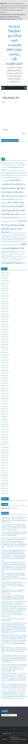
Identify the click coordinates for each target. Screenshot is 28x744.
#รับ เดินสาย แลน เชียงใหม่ (17, 232)
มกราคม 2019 (4, 380)
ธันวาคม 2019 (4, 357)
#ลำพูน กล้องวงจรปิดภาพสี (20, 237)
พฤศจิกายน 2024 (5, 283)
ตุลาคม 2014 (4, 486)
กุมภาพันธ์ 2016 (5, 447)
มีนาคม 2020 (4, 352)
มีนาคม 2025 (4, 278)
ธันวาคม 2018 (4, 383)
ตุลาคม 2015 (4, 455)
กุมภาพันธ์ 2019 (5, 378)
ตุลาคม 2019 (4, 362)
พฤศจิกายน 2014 (5, 483)
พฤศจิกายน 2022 (5, 316)
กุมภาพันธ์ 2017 (5, 419)
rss (7, 498)
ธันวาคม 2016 (4, 424)
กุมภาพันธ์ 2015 (5, 475)
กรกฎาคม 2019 (5, 370)
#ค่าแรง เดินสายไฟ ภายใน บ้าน (16, 170)
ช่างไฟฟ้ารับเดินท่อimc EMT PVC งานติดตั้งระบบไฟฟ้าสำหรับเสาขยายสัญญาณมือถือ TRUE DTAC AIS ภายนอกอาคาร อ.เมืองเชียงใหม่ (14, 258)
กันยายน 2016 (4, 432)
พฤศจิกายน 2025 (5, 273)
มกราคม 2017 (4, 421)
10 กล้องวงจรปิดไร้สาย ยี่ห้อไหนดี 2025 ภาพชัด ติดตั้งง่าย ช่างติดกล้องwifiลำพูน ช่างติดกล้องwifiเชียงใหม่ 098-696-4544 (14, 533)
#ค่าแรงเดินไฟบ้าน (7, 175)
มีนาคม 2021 (4, 337)
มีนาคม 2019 (4, 375)
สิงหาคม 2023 (4, 301)
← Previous (4, 129)
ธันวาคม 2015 (4, 450)
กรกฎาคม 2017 (5, 406)
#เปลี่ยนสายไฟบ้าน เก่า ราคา (16, 254)
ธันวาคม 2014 (4, 480)
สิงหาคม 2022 (4, 321)
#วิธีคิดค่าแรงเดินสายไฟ (8, 239)
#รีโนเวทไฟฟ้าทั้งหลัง (8, 237)
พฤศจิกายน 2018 (5, 385)
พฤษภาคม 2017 (5, 411)
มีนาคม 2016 (4, 444)
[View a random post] (25, 88)
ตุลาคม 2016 (4, 429)
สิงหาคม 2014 (4, 491)
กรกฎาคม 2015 (5, 462)
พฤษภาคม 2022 (5, 326)
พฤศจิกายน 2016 (5, 426)
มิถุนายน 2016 (4, 439)
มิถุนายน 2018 (4, 396)
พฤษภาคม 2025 (5, 275)
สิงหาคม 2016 (4, 434)
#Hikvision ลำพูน (6, 163)
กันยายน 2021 (4, 332)
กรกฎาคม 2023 (5, 303)
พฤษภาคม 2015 (5, 468)
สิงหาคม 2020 (4, 347)
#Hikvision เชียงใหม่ (16, 163)
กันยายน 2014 (4, 488)
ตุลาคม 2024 (4, 285)
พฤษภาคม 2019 (5, 373)
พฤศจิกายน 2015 (5, 452)
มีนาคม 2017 (4, 416)
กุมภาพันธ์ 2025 (5, 280)
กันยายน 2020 (4, 344)
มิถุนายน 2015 (4, 465)
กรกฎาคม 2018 (5, 393)
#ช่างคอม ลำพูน (18, 196)
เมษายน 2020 (4, 349)
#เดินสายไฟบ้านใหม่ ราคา (11, 252)
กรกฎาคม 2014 (5, 493)
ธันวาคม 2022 (4, 314)
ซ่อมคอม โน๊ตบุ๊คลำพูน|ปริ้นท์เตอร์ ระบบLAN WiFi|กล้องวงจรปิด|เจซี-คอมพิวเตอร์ (14, 45)
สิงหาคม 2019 (4, 367)
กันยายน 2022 (4, 319)
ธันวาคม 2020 (4, 339)
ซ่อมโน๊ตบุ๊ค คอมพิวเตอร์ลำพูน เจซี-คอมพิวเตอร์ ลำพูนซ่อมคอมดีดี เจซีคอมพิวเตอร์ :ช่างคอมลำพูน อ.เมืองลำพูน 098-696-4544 (13, 597)
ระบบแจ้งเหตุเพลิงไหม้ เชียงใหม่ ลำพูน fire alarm (13, 619)
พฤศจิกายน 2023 (5, 296)
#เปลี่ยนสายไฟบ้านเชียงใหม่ (7, 256)
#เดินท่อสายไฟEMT (16, 244)
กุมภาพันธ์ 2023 (5, 308)
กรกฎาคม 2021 (5, 334)
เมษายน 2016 (4, 442)
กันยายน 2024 (4, 288)
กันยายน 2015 (4, 457)
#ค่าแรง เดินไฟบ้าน (18, 175)
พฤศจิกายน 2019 (5, 360)
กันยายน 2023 (4, 298)
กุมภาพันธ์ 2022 (5, 329)
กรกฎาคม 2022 (5, 324)
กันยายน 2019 (4, 365)
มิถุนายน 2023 (4, 306)
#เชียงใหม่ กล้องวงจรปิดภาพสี (15, 241)
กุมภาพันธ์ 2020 (5, 355)
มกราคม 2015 (4, 478)
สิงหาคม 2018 (4, 391)
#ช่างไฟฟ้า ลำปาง (14, 221)
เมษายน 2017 (4, 414)
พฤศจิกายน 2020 (5, 342)
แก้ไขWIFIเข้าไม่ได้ (13, 262)
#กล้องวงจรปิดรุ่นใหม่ (14, 165)
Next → (24, 133)
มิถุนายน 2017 (4, 409)
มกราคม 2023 (4, 311)
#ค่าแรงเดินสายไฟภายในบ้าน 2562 (14, 173)
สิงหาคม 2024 (4, 290)
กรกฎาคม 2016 (5, 437)
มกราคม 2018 (4, 401)
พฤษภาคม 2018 (5, 398)
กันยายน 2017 (4, 403)
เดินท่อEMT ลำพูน (17, 260)
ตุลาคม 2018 (4, 388)
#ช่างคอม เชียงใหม (9, 199)
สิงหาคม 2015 (4, 460)
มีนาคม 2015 (4, 473)
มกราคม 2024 (4, 293)
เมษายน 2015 (4, 470)
